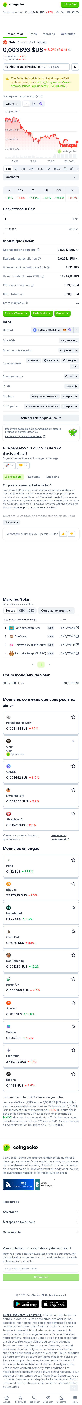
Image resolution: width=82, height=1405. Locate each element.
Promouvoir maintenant (58, 837)
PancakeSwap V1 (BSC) (43, 507)
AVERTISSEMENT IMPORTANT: (22, 1315)
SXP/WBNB (68, 627)
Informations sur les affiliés (18, 604)
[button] (69, 340)
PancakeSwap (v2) (51, 496)
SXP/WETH (68, 644)
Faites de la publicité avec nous (23, 436)
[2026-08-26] (65, 168)
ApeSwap (19, 507)
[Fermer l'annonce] (73, 741)
